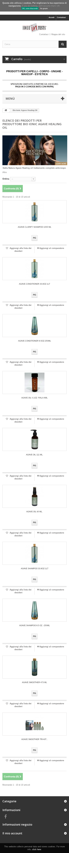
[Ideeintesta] (34, 28)
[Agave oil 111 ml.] (34, 439)
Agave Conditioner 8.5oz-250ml (34, 341)
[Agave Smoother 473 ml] (34, 667)
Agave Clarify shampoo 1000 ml (34, 227)
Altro (4, 172)
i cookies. (27, 3)
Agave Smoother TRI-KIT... (34, 739)
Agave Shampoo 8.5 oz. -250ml (34, 625)
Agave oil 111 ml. (34, 455)
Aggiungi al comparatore (51, 248)
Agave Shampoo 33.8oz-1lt (34, 568)
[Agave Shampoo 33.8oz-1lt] (34, 553)
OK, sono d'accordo (30, 8)
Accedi (51, 17)
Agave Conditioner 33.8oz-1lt (34, 284)
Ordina (5, 179)
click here (36, 849)
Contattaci (61, 17)
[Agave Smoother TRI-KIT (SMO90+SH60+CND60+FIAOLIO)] (34, 724)
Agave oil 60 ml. (34, 512)
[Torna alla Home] (6, 110)
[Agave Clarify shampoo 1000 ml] (34, 212)
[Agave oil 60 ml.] (34, 496)
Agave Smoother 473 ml (34, 682)
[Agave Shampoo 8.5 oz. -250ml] (34, 610)
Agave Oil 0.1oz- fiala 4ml (34, 398)
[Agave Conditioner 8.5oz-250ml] (34, 325)
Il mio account (12, 833)
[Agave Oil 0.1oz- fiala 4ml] (34, 382)
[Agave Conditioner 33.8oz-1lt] (34, 269)
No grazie (44, 8)
